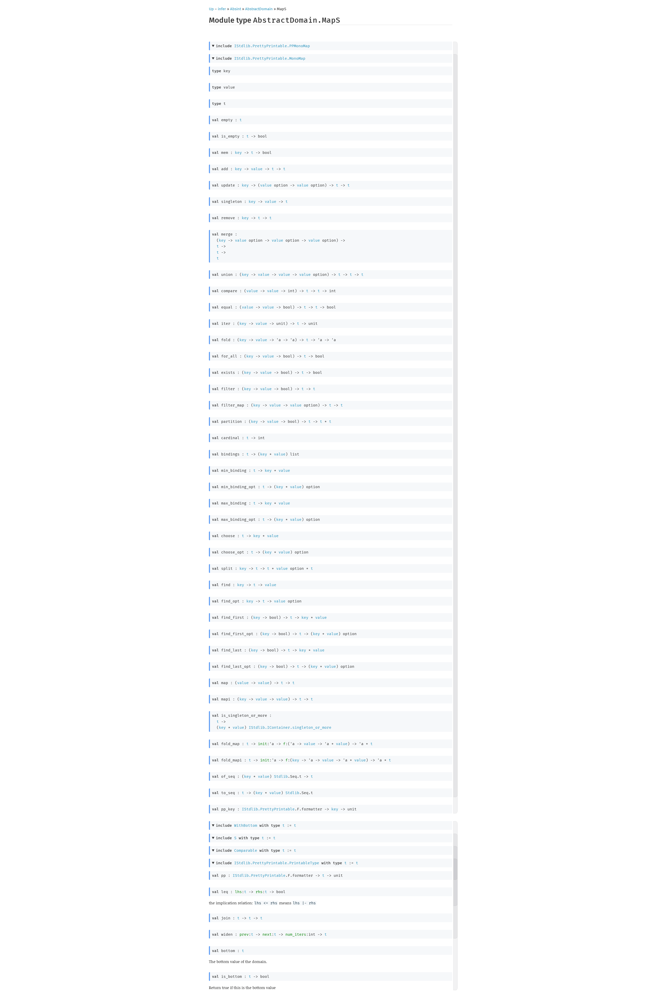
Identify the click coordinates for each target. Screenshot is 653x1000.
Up (211, 9)
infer (222, 9)
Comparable (245, 850)
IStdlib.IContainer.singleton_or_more (290, 727)
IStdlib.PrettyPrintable (268, 809)
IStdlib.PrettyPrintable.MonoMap (269, 58)
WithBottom (245, 825)
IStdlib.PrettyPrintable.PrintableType (276, 863)
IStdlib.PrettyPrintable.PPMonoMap (272, 46)
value (256, 169)
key (238, 152)
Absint (235, 9)
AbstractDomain (259, 9)
